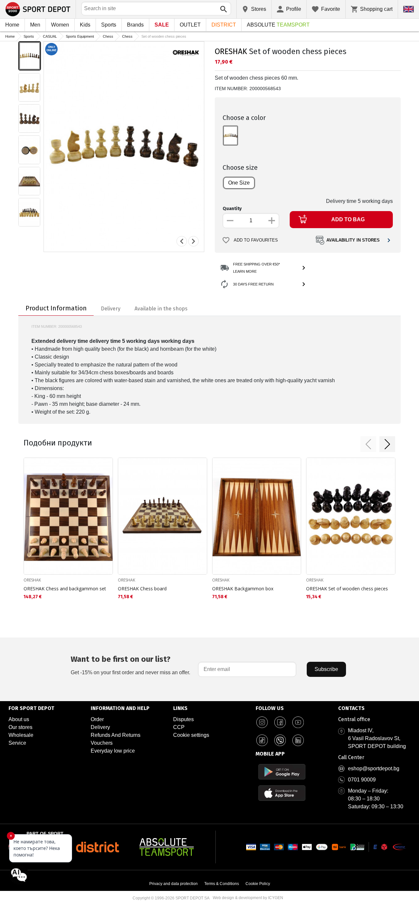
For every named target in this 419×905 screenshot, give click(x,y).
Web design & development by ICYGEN (248, 897)
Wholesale (21, 735)
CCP (179, 727)
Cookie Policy (258, 883)
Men (35, 25)
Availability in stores (353, 240)
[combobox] (156, 8)
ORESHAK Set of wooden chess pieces (347, 588)
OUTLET (190, 25)
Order (97, 719)
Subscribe (326, 669)
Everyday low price (113, 751)
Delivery (100, 727)
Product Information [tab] (56, 308)
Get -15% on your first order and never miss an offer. (130, 665)
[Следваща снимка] (193, 241)
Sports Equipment (80, 36)
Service (17, 743)
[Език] (408, 9)
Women (60, 25)
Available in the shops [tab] (161, 308)
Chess (108, 36)
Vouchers (102, 743)
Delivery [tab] (110, 308)
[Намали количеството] (230, 220)
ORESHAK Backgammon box (242, 588)
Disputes (183, 719)
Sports (108, 25)
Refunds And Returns (115, 735)
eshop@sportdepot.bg (373, 768)
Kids (85, 25)
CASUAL (50, 36)
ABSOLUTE (278, 25)
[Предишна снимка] (181, 241)
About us (19, 719)
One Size (239, 183)
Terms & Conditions (221, 883)
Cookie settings (191, 735)
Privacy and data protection (173, 883)
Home (12, 25)
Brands (135, 25)
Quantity (232, 208)
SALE (162, 25)
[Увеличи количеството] (271, 220)
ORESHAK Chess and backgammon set (65, 588)
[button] (368, 444)
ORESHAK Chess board (142, 588)
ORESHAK (231, 51)
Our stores (20, 727)
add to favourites (256, 240)
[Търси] (223, 9)
